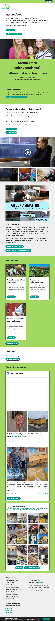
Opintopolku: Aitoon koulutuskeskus (16, 97)
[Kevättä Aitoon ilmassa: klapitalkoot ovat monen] (43, 539)
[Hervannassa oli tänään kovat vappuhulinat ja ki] (22, 529)
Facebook (9, 608)
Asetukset (35, 619)
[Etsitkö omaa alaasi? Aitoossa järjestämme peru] (22, 560)
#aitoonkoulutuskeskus (19, 436)
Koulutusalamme (11, 129)
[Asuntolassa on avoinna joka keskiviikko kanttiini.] (33, 539)
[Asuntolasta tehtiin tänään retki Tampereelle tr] (33, 529)
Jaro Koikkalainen (11, 324)
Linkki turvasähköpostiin (36, 591)
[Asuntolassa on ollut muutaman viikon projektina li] (12, 539)
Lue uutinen (11, 297)
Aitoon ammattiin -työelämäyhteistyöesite (18, 250)
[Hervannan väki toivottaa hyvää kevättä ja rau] (22, 539)
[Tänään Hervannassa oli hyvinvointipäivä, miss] (43, 518)
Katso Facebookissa (41, 442)
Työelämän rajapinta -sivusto (15, 246)
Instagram (9, 610)
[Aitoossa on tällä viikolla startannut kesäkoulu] (22, 518)
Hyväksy (46, 619)
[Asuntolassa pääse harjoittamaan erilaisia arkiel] (43, 529)
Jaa (47, 442)
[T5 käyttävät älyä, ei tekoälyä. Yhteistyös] (33, 550)
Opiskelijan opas (11, 132)
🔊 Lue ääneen (48, 1)
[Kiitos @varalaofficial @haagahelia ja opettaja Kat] (12, 529)
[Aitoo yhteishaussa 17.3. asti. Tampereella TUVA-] (43, 560)
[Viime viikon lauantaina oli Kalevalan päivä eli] (33, 560)
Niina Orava (10, 285)
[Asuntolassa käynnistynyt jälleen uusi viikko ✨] (22, 550)
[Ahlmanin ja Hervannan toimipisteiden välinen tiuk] (12, 550)
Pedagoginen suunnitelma (14, 34)
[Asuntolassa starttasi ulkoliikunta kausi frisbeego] (43, 550)
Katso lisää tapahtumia (13, 359)
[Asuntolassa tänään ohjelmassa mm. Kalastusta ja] (33, 518)
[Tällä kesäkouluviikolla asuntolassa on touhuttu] (12, 518)
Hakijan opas (10, 30)
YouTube (9, 612)
